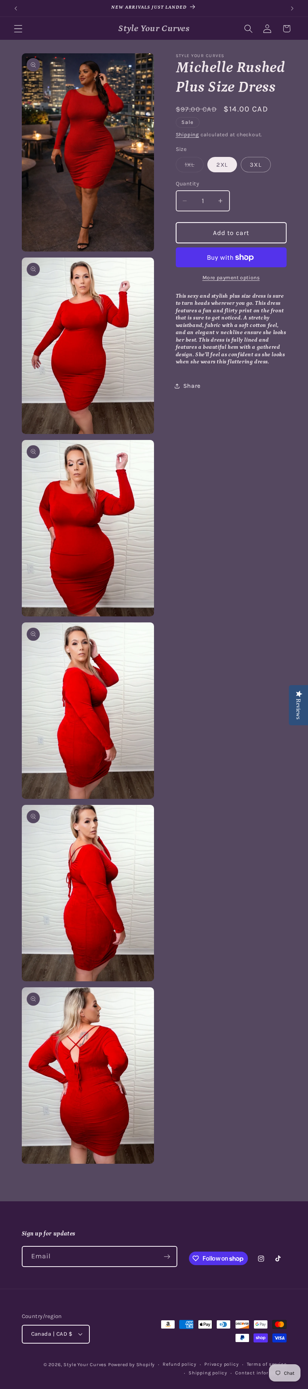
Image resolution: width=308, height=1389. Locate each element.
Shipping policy (208, 1372)
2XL (222, 164)
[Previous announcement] (16, 8)
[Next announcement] (292, 8)
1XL (194, 166)
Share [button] (192, 385)
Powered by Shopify (131, 1364)
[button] (18, 28)
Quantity (187, 183)
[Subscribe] (167, 1256)
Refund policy (179, 1364)
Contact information (260, 1372)
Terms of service (267, 1364)
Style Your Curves (85, 1364)
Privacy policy (221, 1364)
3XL (255, 164)
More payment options (231, 277)
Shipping (187, 134)
